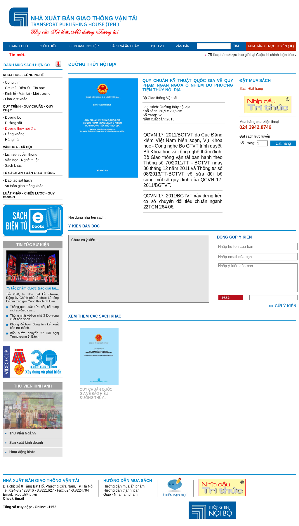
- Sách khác (12, 166)
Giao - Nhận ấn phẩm (120, 494)
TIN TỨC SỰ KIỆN (32, 245)
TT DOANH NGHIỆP (84, 46)
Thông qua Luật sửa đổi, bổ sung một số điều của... (34, 308)
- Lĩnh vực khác (15, 99)
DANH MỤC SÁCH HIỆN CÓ (27, 65)
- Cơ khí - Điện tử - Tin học (24, 88)
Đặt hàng (283, 143)
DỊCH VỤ (157, 46)
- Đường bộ (12, 117)
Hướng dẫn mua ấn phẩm (124, 486)
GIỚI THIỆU (48, 46)
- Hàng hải (11, 140)
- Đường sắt (12, 123)
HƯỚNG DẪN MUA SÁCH (127, 480)
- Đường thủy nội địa (19, 129)
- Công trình (12, 82)
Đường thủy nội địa (92, 64)
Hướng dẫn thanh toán (121, 490)
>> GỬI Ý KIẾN (282, 306)
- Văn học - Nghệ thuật (21, 160)
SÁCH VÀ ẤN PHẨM (124, 46)
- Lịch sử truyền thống (20, 154)
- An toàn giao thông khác (23, 186)
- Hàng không (14, 134)
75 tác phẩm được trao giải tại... (32, 288)
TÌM (236, 46)
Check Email (13, 499)
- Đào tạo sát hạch (17, 180)
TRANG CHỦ (18, 46)
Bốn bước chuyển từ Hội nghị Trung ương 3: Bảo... (34, 334)
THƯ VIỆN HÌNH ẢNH (33, 386)
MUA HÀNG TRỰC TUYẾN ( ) (271, 46)
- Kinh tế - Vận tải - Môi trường (27, 94)
